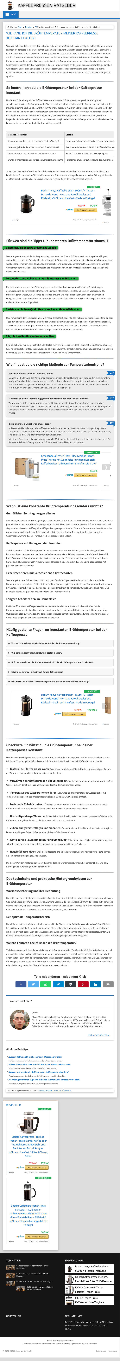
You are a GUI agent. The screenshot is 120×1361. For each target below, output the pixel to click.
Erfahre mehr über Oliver (99, 1035)
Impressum (112, 1350)
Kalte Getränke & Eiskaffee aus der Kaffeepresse (40, 1288)
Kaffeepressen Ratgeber (46, 5)
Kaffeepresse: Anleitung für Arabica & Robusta (32, 1274)
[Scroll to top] (115, 1355)
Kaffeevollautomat (63, 1343)
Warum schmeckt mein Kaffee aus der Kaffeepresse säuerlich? (39, 1072)
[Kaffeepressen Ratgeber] (9, 9)
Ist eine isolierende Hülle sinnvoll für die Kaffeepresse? (37, 672)
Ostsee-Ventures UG (22, 1350)
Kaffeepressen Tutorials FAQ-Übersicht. (55, 1090)
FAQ (36, 27)
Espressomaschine (77, 1343)
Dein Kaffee (27, 1343)
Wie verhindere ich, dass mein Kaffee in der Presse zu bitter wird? (40, 1064)
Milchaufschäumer (48, 1343)
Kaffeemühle (36, 1343)
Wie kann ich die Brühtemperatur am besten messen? (36, 652)
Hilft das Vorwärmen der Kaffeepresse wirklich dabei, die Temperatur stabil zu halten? (52, 662)
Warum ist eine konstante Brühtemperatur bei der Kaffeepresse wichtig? (45, 643)
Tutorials (28, 27)
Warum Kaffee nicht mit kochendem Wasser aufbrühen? (35, 1057)
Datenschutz (101, 1350)
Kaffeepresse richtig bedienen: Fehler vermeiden (32, 1267)
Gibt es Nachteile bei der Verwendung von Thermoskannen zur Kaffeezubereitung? (50, 681)
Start (20, 27)
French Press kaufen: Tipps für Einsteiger (34, 1281)
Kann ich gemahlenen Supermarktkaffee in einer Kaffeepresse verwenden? (44, 1079)
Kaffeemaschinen (91, 1343)
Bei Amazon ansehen (85, 210)
